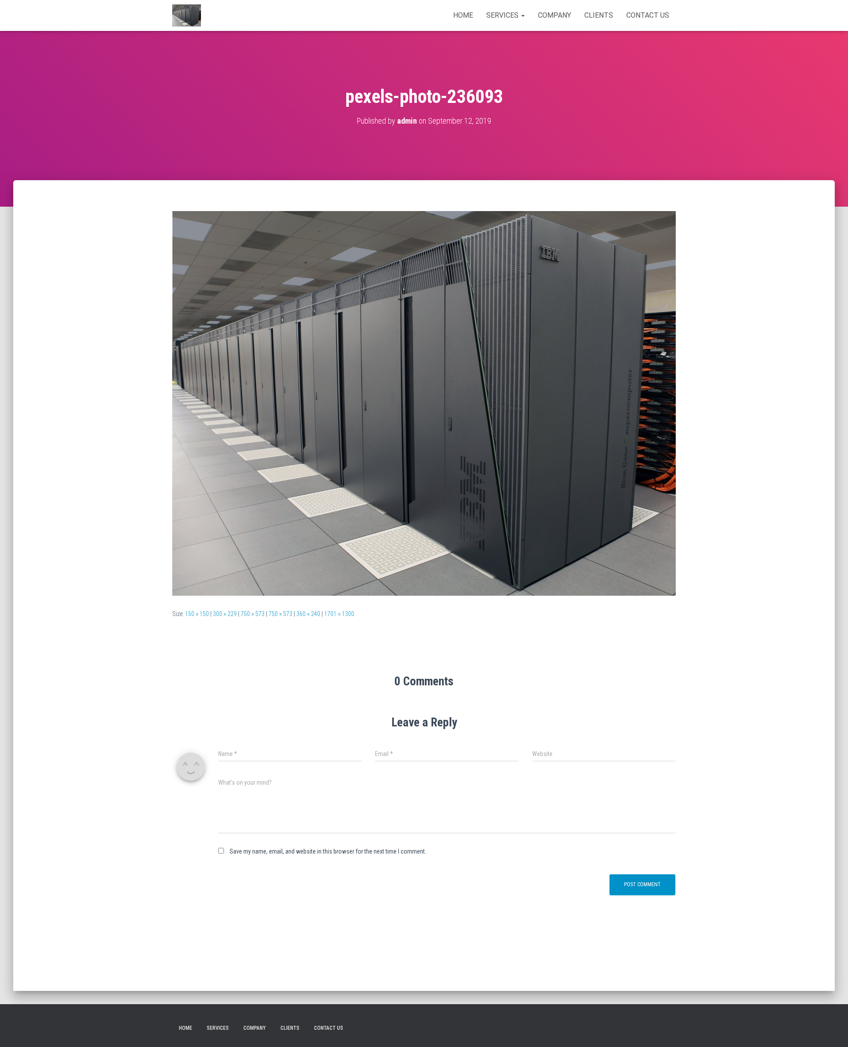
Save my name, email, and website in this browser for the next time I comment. (328, 851)
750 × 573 (253, 613)
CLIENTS (598, 15)
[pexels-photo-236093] (424, 402)
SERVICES (503, 15)
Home (463, 15)
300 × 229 (225, 613)
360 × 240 (308, 613)
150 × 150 (197, 613)
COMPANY (554, 15)
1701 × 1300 (339, 613)
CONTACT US (647, 15)
